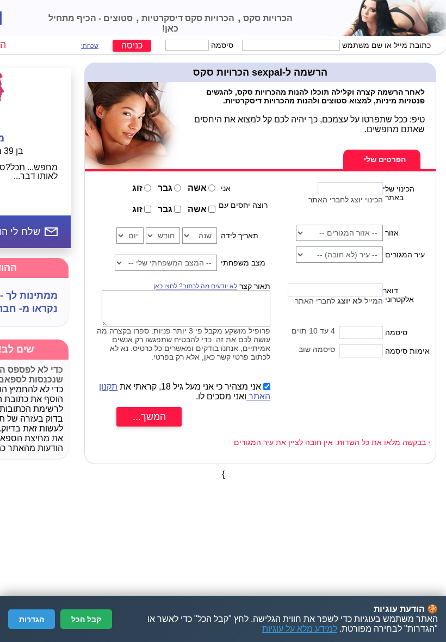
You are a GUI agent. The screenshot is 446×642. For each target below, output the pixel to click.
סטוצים (117, 18)
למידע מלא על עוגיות (299, 628)
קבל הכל (86, 619)
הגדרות (31, 619)
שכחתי (89, 45)
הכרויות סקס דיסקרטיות (186, 18)
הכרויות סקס (267, 18)
